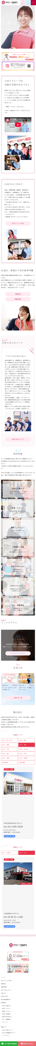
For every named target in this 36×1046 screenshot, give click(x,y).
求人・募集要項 (6, 1019)
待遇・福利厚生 (6, 1014)
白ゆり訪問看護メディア (8, 1033)
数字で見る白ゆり (7, 1016)
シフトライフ (5, 1035)
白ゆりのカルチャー (6, 990)
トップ (3, 977)
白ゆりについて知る (18, 223)
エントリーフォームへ (18, 653)
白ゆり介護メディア (7, 1030)
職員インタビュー (7, 1011)
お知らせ (3, 993)
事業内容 (18, 294)
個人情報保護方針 (5, 999)
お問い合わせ (4, 996)
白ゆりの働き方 (6, 1006)
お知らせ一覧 (18, 698)
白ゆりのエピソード (18, 439)
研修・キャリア (6, 1008)
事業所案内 (18, 299)
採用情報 (3, 1002)
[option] (18, 802)
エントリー (5, 1022)
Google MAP (9, 836)
